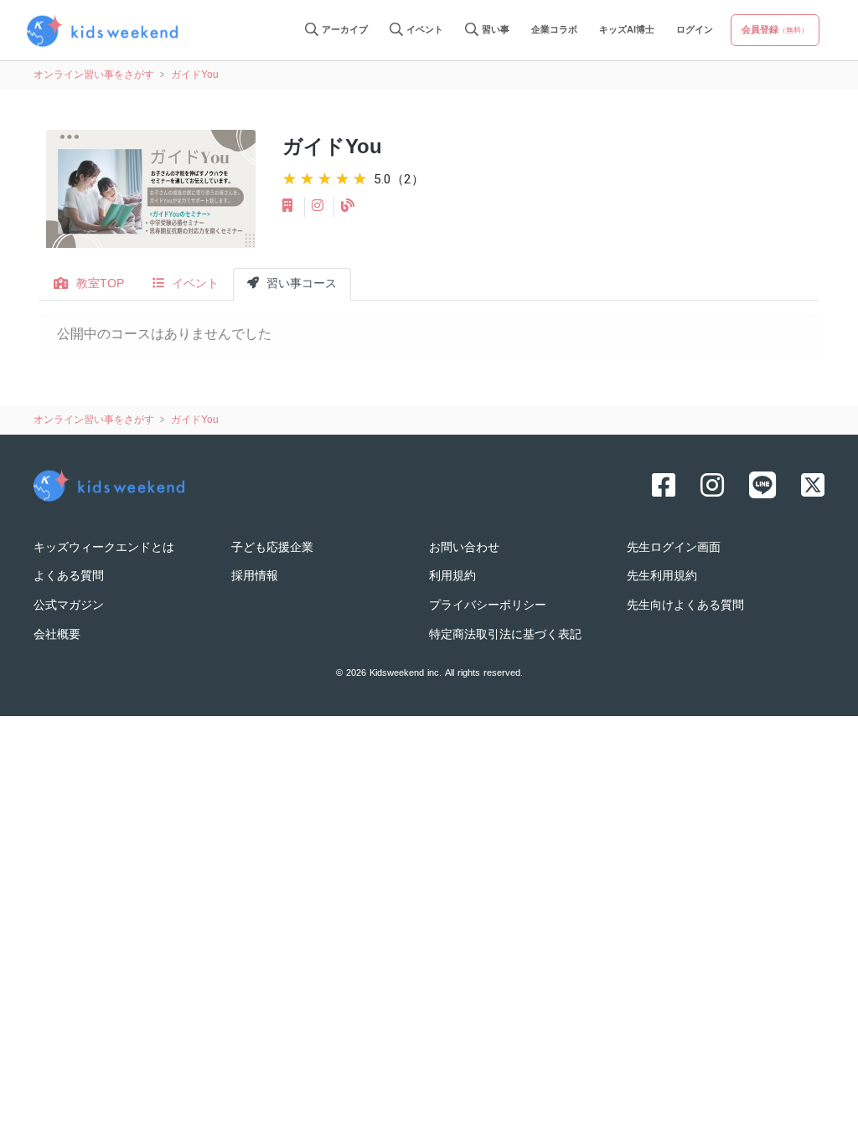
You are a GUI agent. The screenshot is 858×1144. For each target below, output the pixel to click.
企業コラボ (554, 30)
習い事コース (299, 284)
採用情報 (254, 576)
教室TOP (98, 284)
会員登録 (775, 30)
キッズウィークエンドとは (104, 548)
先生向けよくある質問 (685, 606)
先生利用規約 (662, 576)
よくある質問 (69, 576)
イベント (423, 30)
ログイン (694, 30)
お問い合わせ (464, 548)
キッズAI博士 (626, 30)
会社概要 (57, 635)
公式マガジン (69, 606)
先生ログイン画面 (674, 548)
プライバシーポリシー (487, 606)
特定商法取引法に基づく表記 (505, 635)
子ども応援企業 (272, 548)
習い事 (493, 30)
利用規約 (452, 576)
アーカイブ (343, 30)
